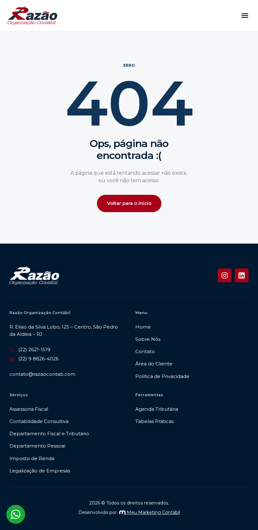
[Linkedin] (242, 275)
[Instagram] (225, 275)
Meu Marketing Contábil (153, 512)
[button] (244, 15)
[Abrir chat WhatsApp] (15, 514)
